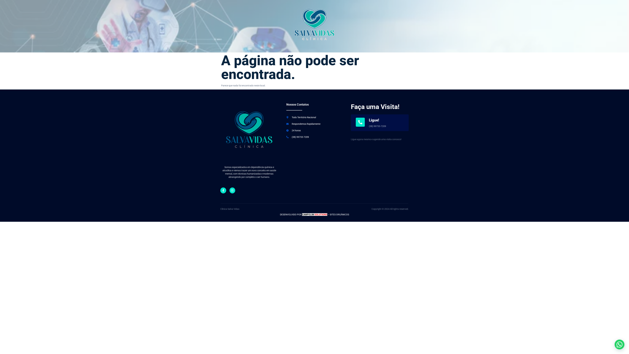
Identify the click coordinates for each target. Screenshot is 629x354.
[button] (619, 344)
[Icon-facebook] (223, 190)
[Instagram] (232, 190)
